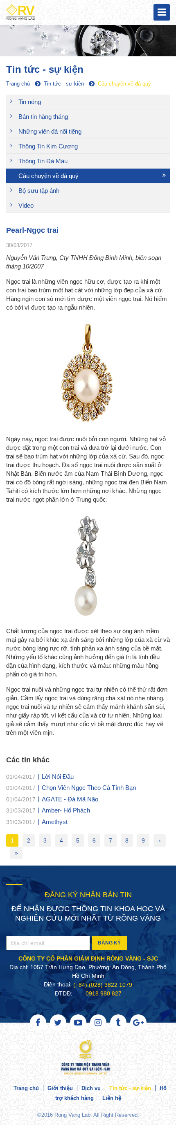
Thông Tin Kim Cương (48, 146)
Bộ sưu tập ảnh (38, 190)
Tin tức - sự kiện (130, 1088)
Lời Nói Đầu (58, 776)
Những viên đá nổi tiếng (49, 131)
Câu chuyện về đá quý (48, 175)
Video (26, 205)
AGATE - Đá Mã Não (70, 798)
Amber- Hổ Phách (66, 810)
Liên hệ (111, 1098)
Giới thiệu (60, 1088)
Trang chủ (26, 1088)
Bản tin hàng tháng (43, 116)
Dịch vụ (91, 1088)
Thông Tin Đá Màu (43, 160)
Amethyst (55, 821)
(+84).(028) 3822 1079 (102, 984)
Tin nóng (29, 101)
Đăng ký (109, 943)
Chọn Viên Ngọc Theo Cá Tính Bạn (89, 787)
